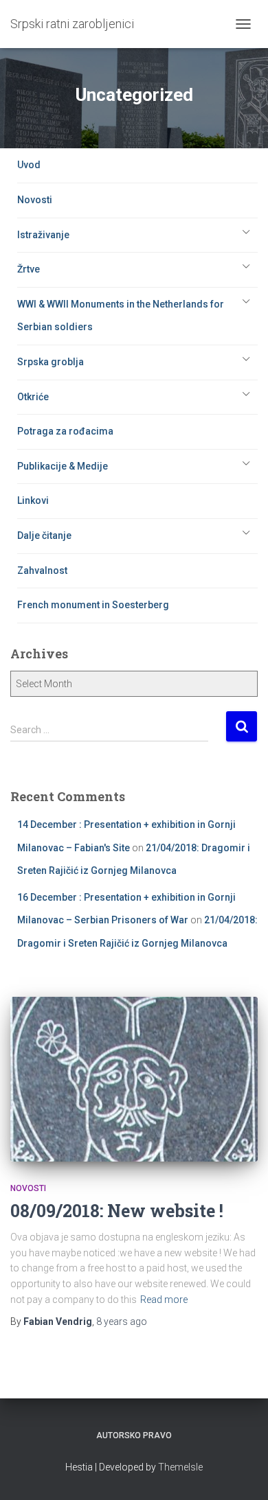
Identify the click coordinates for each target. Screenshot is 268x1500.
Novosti (34, 199)
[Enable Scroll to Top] (240, 1472)
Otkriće (33, 396)
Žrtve (28, 269)
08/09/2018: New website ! (116, 1210)
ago (121, 1321)
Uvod (29, 164)
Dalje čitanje (44, 535)
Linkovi (33, 500)
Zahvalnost (42, 570)
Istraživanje (43, 234)
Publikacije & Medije (62, 466)
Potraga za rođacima (65, 431)
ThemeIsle (180, 1467)
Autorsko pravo (134, 1435)
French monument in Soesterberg (93, 604)
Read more (164, 1299)
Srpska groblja (50, 361)
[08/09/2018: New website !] (134, 1079)
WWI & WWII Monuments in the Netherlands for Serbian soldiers (120, 316)
